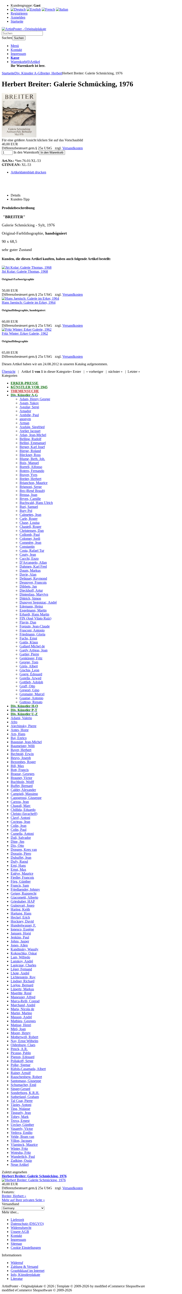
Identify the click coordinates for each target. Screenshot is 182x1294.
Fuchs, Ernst (28, 638)
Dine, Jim (17, 841)
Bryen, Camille (30, 499)
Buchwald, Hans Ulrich (36, 503)
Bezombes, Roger (23, 762)
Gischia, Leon (29, 670)
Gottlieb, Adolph (31, 682)
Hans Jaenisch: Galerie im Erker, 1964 (28, 302)
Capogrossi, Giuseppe (26, 798)
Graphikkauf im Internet (27, 1271)
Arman (24, 423)
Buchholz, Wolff (22, 782)
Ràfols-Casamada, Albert (28, 1069)
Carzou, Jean (20, 802)
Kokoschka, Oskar (24, 953)
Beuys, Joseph (21, 758)
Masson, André (21, 1017)
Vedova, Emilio (21, 1133)
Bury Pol (26, 511)
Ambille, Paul (29, 415)
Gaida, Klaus (29, 642)
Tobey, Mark (20, 1117)
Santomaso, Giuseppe (26, 1081)
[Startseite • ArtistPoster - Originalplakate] (24, 29)
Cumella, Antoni (22, 833)
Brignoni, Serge (31, 487)
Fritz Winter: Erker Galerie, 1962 (25, 333)
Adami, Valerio (21, 718)
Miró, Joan (18, 1029)
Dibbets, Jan (28, 586)
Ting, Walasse (20, 1109)
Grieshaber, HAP (23, 901)
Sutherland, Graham (25, 1097)
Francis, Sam (20, 885)
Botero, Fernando (32, 471)
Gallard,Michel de (32, 646)
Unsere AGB (20, 1232)
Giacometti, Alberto (24, 897)
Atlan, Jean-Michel (33, 435)
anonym (25, 419)
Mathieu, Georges (23, 1021)
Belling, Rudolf (30, 439)
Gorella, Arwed (30, 678)
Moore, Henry (21, 1033)
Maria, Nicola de (22, 1009)
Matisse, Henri (21, 1025)
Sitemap (16, 1243)
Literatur (17, 1278)
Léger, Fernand (21, 969)
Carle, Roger (29, 519)
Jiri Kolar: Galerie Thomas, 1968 (25, 271)
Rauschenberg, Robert (26, 1077)
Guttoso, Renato (31, 702)
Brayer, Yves (28, 475)
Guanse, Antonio (31, 698)
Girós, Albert (29, 666)
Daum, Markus (30, 570)
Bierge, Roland (30, 451)
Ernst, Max (18, 869)
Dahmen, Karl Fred (33, 566)
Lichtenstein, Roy (23, 977)
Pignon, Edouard (22, 1057)
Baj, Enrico (19, 738)
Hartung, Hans (21, 913)
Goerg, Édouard (31, 674)
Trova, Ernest (20, 1121)
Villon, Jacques (21, 1140)
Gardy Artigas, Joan (33, 650)
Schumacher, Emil (23, 1085)
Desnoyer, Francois (33, 582)
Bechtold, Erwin (22, 754)
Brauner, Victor (21, 778)
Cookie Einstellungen (26, 1247)
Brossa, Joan (28, 495)
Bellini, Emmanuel (33, 443)
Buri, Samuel (29, 507)
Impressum (18, 54)
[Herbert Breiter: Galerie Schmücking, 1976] (19, 136)
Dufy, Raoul (19, 861)
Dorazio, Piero (21, 853)
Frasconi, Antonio (32, 630)
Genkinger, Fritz (31, 658)
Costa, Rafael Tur (32, 550)
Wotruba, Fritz (21, 1152)
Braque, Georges (22, 774)
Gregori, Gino (29, 690)
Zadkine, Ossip (21, 1160)
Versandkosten (72, 148)
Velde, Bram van (22, 1137)
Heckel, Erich (20, 917)
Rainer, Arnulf (21, 1073)
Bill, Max (17, 766)
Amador (25, 411)
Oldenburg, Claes (23, 1045)
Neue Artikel (20, 1164)
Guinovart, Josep (22, 905)
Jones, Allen (19, 945)
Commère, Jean (30, 542)
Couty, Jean (28, 554)
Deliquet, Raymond (33, 578)
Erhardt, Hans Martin (34, 614)
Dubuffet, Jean (21, 857)
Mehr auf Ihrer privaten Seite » (23, 1200)
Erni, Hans (18, 865)
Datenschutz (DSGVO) (27, 1224)
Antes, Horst (19, 730)
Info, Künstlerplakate (25, 1275)
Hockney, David (22, 921)
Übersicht (8, 371)
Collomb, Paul (30, 534)
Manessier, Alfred (23, 997)
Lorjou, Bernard (22, 985)
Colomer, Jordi (30, 538)
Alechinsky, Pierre (23, 726)
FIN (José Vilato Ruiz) (35, 618)
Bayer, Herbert (21, 750)
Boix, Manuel (29, 463)
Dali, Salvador (21, 837)
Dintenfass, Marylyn (34, 594)
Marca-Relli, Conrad (25, 1001)
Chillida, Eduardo (23, 810)
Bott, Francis (20, 770)
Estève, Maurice (22, 873)
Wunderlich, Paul (23, 1156)
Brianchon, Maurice (33, 483)
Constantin (27, 546)
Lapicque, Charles (23, 965)
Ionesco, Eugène (22, 929)
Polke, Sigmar (20, 1065)
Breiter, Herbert (30, 479)
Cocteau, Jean (20, 822)
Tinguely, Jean (21, 1113)
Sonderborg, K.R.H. (25, 1093)
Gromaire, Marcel (32, 694)
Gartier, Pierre (29, 654)
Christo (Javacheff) (24, 814)
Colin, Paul (18, 830)
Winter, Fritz (19, 1148)
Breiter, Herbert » (14, 1196)
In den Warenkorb (52, 152)
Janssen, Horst (21, 933)
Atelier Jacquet (30, 431)
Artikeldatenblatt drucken (28, 172)
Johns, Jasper (20, 941)
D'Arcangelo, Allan (33, 562)
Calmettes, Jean (30, 515)
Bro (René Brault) (32, 491)
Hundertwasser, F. (23, 925)
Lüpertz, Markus (22, 989)
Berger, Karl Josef (32, 447)
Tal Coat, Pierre (22, 1101)
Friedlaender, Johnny (25, 889)
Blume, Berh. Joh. (32, 459)
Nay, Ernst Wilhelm (24, 1041)
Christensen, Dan (32, 530)
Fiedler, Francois (22, 877)
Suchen (19, 38)
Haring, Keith (20, 909)
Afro (14, 722)
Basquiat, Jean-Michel (26, 742)
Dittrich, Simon (30, 598)
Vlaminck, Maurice (24, 1144)
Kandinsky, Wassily (24, 949)
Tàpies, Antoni (21, 1105)
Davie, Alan (28, 574)
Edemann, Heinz (31, 606)
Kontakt (16, 50)
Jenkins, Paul (20, 937)
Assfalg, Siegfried (32, 427)
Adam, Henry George (35, 399)
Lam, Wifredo (20, 957)
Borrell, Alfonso (31, 467)
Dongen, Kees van (24, 849)
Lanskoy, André (22, 961)
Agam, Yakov (29, 403)
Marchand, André (23, 1005)
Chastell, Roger (30, 526)
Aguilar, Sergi (29, 407)
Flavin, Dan (28, 622)
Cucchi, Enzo (29, 558)
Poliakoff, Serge (22, 1061)
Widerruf (17, 1263)
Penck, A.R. (19, 1049)
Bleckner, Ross (30, 455)
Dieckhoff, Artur (31, 590)
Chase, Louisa (30, 523)
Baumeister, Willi (23, 746)
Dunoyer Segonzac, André (38, 602)
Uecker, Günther (22, 1125)
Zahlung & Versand (24, 1267)
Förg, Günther (21, 881)
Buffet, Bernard (22, 786)
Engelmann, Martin (33, 610)
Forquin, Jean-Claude (35, 626)
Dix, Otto (17, 845)
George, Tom (29, 662)
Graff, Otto (27, 686)
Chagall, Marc (21, 806)
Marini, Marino (21, 1013)
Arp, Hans (18, 734)
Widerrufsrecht (21, 1228)
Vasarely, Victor (22, 1129)
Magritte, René (21, 993)
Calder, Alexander (23, 790)
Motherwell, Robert (24, 1037)
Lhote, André (20, 973)
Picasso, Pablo (21, 1053)
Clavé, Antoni (20, 818)
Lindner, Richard (22, 981)
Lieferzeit (17, 1220)
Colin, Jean (18, 826)
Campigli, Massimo (24, 794)
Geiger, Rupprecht (23, 893)
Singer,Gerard (20, 1089)
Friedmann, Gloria (32, 634)
